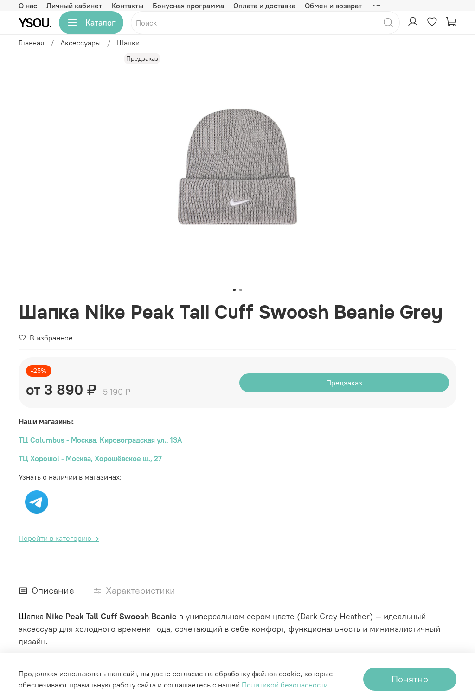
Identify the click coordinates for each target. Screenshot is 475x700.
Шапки (128, 42)
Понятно (410, 679)
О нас (28, 5)
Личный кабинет (74, 5)
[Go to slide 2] (240, 290)
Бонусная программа (188, 5)
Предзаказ (344, 382)
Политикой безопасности (285, 684)
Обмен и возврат (333, 5)
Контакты (127, 5)
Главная (31, 42)
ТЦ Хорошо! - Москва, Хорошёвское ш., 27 (90, 458)
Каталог (100, 22)
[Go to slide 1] (234, 290)
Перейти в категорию (59, 538)
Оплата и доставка (264, 5)
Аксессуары (80, 42)
